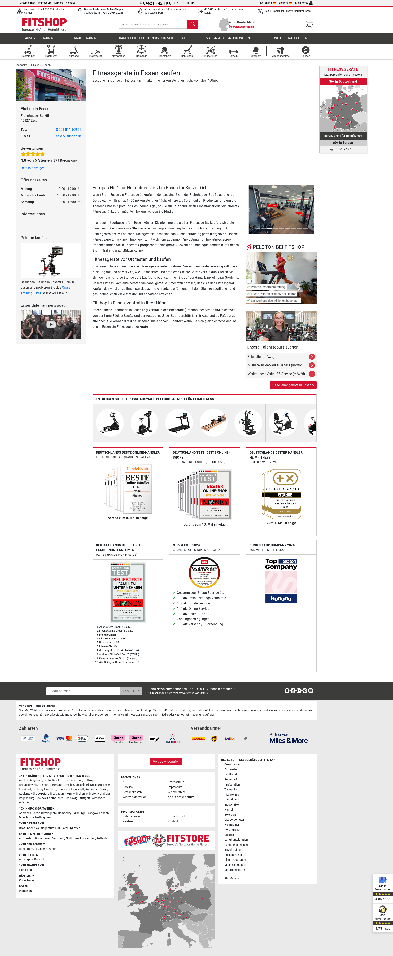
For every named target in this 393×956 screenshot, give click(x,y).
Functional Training (236, 845)
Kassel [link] (103, 789)
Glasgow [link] (92, 813)
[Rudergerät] (214, 422)
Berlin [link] (47, 780)
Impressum (44, 2)
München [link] (79, 793)
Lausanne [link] (40, 849)
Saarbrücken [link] (55, 798)
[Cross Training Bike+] (51, 260)
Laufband (230, 774)
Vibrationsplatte (234, 870)
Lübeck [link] (52, 793)
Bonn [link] (79, 780)
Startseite (21, 64)
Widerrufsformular (134, 797)
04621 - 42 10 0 (344, 149)
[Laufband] (179, 422)
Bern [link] (30, 849)
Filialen (35, 64)
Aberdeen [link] (25, 813)
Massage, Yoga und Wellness (231, 38)
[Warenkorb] (310, 24)
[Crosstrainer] (110, 422)
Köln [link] (33, 793)
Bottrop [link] (89, 780)
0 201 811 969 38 (68, 130)
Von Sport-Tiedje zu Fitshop (37, 706)
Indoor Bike (231, 804)
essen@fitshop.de (68, 136)
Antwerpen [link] (26, 859)
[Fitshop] (44, 24)
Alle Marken (231, 878)
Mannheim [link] (65, 793)
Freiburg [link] (37, 789)
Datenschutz (176, 782)
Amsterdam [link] (26, 838)
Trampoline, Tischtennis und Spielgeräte (152, 38)
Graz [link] (22, 828)
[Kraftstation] (248, 422)
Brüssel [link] (39, 859)
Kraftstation (232, 784)
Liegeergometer (234, 819)
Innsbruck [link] (32, 828)
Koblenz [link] (24, 793)
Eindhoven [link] (72, 838)
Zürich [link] (52, 849)
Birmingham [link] (49, 813)
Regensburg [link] (26, 798)
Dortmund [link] (56, 785)
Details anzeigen (33, 168)
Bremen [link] (43, 785)
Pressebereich (177, 816)
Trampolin (230, 789)
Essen (47, 64)
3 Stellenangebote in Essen (293, 385)
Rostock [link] (41, 798)
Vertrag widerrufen (166, 761)
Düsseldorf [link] (82, 785)
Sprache (283, 2)
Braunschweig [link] (28, 785)
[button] (248, 209)
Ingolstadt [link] (77, 789)
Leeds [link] (36, 813)
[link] (343, 108)
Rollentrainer (232, 829)
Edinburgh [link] (79, 813)
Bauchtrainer (232, 850)
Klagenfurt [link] (47, 828)
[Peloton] (281, 278)
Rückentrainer (233, 855)
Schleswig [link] (71, 798)
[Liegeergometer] (283, 422)
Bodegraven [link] (43, 838)
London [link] (104, 813)
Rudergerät (231, 779)
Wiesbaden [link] (98, 798)
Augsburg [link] (36, 780)
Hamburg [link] (50, 789)
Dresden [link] (69, 785)
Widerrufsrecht (177, 792)
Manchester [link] (26, 817)
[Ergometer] (144, 422)
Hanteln (229, 809)
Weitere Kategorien (290, 38)
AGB (125, 782)
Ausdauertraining (40, 38)
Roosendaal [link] (87, 838)
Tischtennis (231, 794)
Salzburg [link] (67, 828)
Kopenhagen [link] (27, 880)
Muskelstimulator (235, 865)
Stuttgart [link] (84, 798)
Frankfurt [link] (25, 789)
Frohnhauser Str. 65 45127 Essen (35, 118)
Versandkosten (132, 792)
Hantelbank (231, 799)
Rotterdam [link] (103, 838)
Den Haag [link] (58, 838)
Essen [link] (107, 785)
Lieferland (266, 2)
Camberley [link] (64, 813)
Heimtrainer (231, 825)
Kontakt (70, 2)
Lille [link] (21, 870)
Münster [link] (91, 793)
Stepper (229, 835)
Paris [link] (28, 870)
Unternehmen (27, 2)
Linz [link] (57, 828)
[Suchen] (192, 24)
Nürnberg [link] (104, 793)
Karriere (58, 2)
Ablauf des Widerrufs (181, 797)
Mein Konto (301, 2)
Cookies (128, 787)
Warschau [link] (25, 891)
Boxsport (230, 814)
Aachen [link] (24, 780)
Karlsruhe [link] (91, 789)
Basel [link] (22, 849)
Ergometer (231, 769)
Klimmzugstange (235, 860)
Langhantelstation (236, 839)
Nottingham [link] (43, 817)
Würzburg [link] (25, 802)
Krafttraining (86, 38)
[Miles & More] (288, 738)
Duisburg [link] (96, 785)
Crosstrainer (232, 764)
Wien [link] (77, 828)
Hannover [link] (64, 789)
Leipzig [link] (41, 793)
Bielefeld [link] (57, 780)
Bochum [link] (69, 780)
